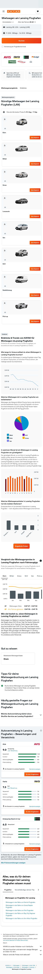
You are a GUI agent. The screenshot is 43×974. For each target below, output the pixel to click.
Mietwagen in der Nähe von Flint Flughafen (20, 910)
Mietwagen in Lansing (28, 967)
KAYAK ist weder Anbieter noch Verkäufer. (18, 946)
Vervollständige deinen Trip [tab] (24, 890)
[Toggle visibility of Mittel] (10, 435)
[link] (21, 546)
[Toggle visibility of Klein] (10, 438)
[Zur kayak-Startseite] (13, 11)
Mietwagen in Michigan (12, 967)
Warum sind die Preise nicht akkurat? (16, 954)
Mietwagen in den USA (28, 965)
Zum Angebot (35, 137)
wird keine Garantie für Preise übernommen (15, 940)
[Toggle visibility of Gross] (26, 438)
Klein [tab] (4, 576)
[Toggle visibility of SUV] (25, 435)
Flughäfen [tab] (7, 890)
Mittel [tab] (12, 576)
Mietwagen (16, 965)
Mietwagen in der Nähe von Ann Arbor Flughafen (21, 918)
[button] (3, 11)
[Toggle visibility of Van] (9, 441)
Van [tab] (32, 576)
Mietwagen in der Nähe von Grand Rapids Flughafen (19, 906)
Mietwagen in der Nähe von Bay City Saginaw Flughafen (20, 914)
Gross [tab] (19, 576)
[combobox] (8, 22)
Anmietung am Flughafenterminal (15, 47)
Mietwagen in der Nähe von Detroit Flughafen (20, 902)
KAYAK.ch (8, 965)
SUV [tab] (26, 576)
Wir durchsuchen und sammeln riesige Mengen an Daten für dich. (20, 950)
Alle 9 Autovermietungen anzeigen (13, 863)
